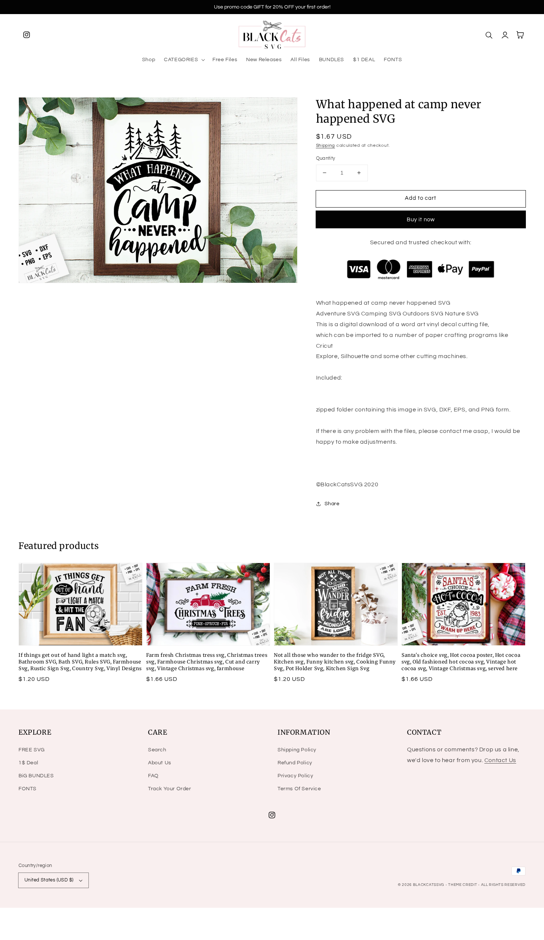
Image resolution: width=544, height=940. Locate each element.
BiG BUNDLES (36, 775)
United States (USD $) (48, 880)
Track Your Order (169, 788)
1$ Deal (28, 762)
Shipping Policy (297, 749)
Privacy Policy (295, 775)
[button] (183, 59)
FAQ (153, 775)
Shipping (325, 145)
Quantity (325, 158)
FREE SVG (32, 749)
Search (157, 749)
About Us (159, 762)
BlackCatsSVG (428, 885)
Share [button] (332, 503)
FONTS (28, 788)
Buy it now (421, 219)
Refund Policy (295, 762)
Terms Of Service (299, 788)
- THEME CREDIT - (463, 885)
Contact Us (500, 760)
